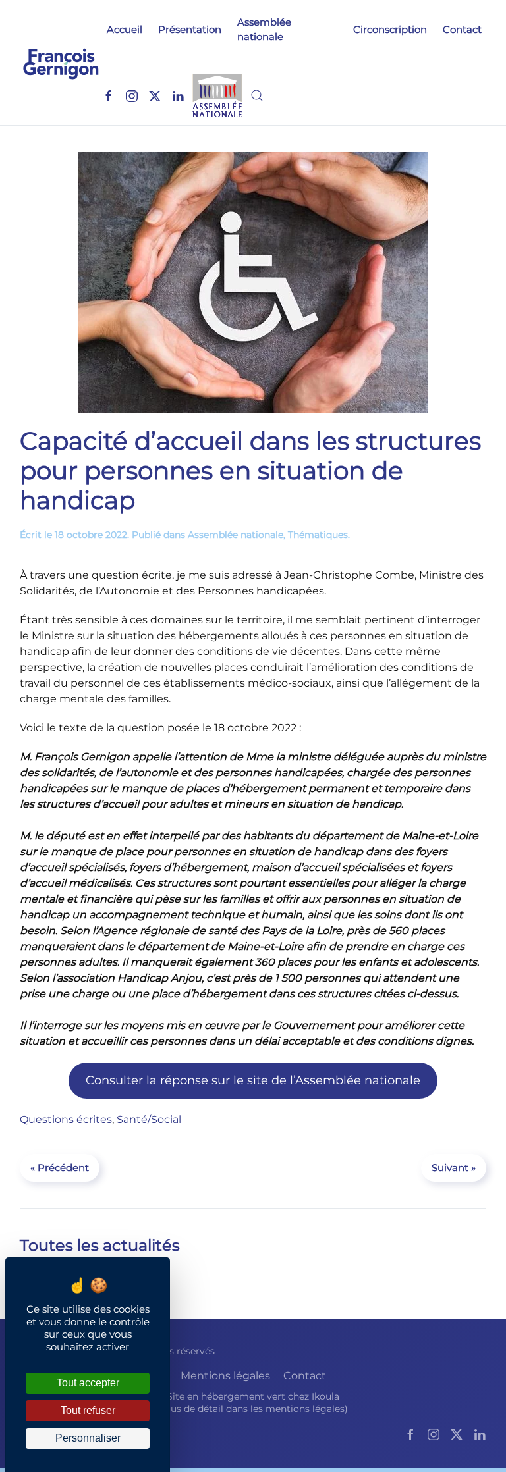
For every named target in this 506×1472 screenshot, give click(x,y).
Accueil (124, 29)
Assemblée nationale (264, 29)
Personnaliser (88, 1438)
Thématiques (318, 534)
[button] (257, 95)
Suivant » (454, 1167)
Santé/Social (149, 1119)
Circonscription (390, 29)
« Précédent (59, 1167)
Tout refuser (88, 1410)
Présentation (189, 29)
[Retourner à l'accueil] (61, 62)
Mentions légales (225, 1375)
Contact (462, 29)
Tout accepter (88, 1382)
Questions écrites (66, 1119)
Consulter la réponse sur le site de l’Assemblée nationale (253, 1080)
